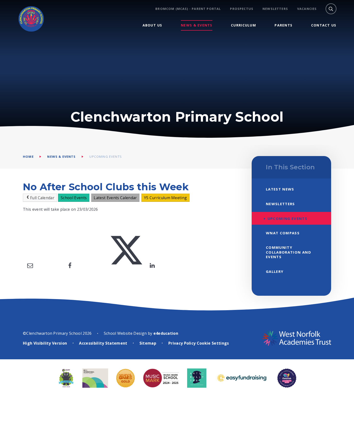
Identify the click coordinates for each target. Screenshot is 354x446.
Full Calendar (42, 197)
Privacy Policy (182, 343)
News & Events (61, 156)
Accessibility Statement (103, 343)
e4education (165, 333)
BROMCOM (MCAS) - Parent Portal (188, 9)
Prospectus (241, 9)
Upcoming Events (105, 156)
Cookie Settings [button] (213, 343)
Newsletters (275, 9)
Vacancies (307, 9)
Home (28, 156)
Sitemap (147, 343)
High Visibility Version (45, 343)
